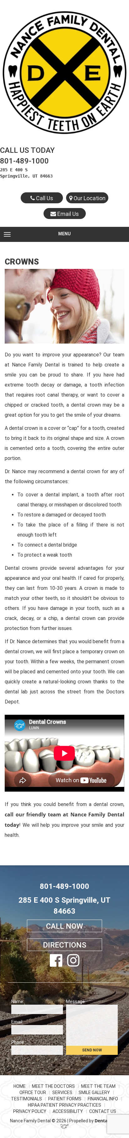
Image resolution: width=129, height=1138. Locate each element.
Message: (76, 1001)
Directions (64, 945)
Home (19, 1086)
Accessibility (68, 1111)
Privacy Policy (29, 1111)
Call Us (44, 198)
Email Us (67, 214)
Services (62, 1092)
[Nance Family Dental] (64, 72)
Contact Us (102, 1111)
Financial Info (103, 1098)
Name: (17, 1001)
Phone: (18, 1042)
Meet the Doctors (53, 1086)
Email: (17, 1021)
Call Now (64, 926)
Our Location (89, 198)
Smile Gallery (94, 1092)
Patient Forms (64, 1098)
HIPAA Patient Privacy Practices (64, 1105)
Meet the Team (98, 1086)
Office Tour (32, 1092)
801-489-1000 (24, 161)
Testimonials (26, 1098)
